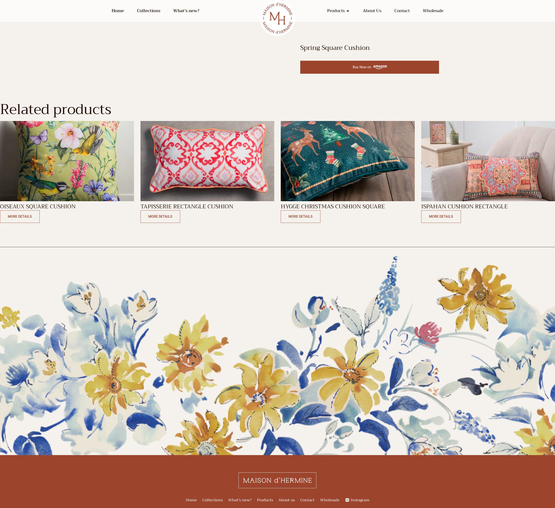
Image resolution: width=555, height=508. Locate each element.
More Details (20, 216)
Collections (148, 11)
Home (118, 11)
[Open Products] (348, 11)
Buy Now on (362, 67)
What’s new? (186, 11)
